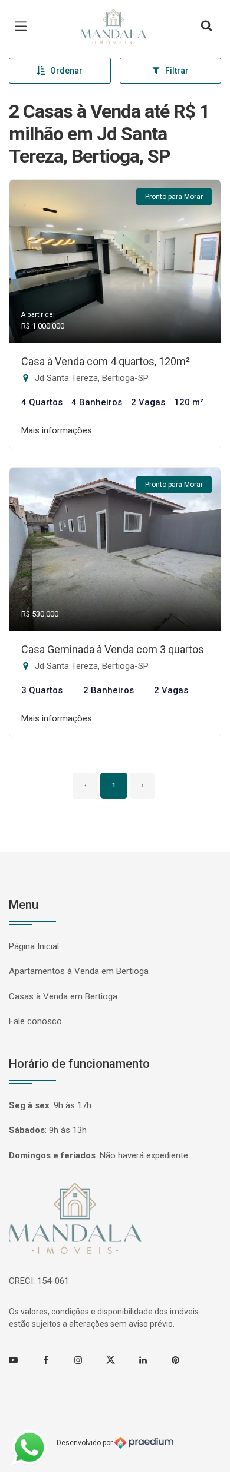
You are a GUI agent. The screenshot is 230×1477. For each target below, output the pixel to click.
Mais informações (56, 430)
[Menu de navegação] (23, 26)
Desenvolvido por (85, 1442)
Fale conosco (35, 1021)
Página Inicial (34, 946)
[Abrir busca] (206, 26)
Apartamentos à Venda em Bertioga (79, 971)
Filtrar (177, 70)
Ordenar (66, 70)
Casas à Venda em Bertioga (63, 996)
